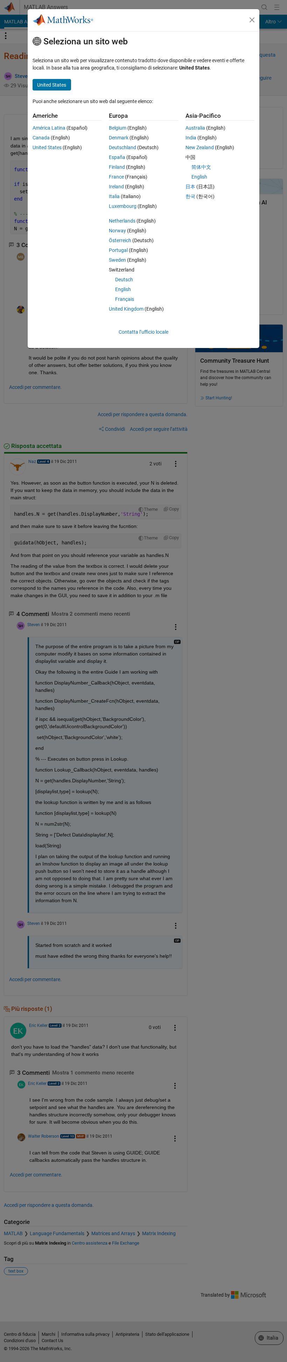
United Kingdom (126, 309)
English (123, 289)
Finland (117, 167)
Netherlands (122, 221)
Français (124, 299)
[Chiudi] (252, 20)
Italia (114, 196)
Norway (117, 230)
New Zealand (200, 147)
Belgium (117, 128)
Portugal (118, 250)
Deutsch (124, 279)
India (191, 137)
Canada (41, 137)
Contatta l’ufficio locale (143, 332)
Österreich (120, 240)
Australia (195, 128)
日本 (190, 186)
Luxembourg (122, 206)
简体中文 (201, 167)
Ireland (116, 186)
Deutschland (122, 147)
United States (47, 147)
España (117, 157)
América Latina (49, 128)
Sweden (117, 260)
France (116, 177)
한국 (190, 196)
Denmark (118, 137)
